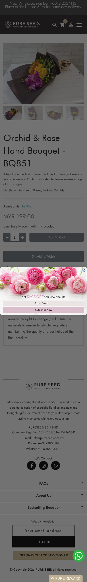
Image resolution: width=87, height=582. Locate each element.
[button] (66, 578)
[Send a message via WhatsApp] (78, 556)
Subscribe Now (43, 309)
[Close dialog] (84, 270)
